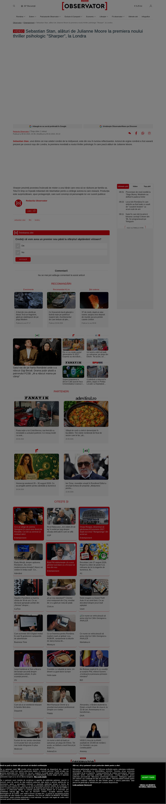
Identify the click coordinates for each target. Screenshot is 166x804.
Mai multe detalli (40, 777)
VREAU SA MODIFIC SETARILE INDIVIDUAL (147, 786)
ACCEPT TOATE (148, 777)
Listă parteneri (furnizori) (82, 785)
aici (17, 792)
